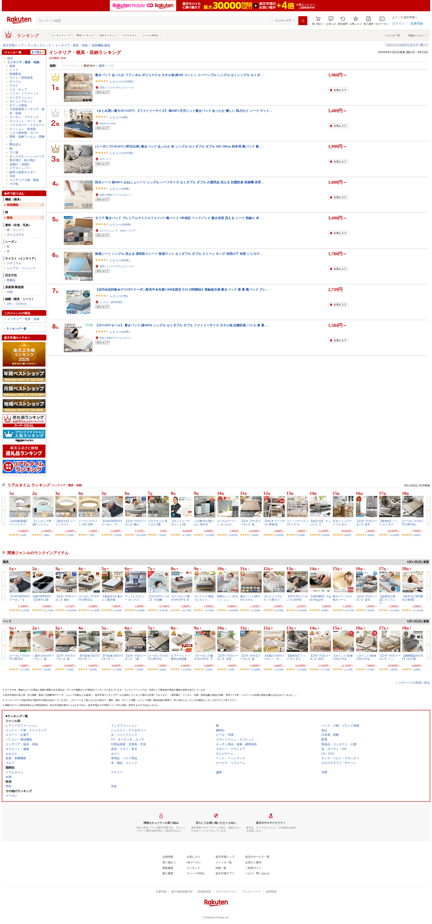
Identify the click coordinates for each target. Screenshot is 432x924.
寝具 (12, 66)
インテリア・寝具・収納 (71, 45)
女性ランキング (108, 35)
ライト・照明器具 (21, 77)
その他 (13, 184)
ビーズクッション (21, 97)
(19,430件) (72, 610)
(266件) (417, 535)
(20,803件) (234, 610)
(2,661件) (233, 535)
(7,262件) (117, 535)
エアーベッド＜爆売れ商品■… (180, 657)
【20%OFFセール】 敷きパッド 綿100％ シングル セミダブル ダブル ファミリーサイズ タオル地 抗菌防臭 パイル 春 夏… (181, 325)
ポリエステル (15, 234)
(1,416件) (279, 669)
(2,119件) (348, 669)
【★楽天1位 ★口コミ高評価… (112, 598)
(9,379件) (279, 610)
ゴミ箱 (13, 152)
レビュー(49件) (119, 188)
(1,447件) (163, 610)
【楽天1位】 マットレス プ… (320, 522)
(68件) (47, 535)
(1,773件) (325, 669)
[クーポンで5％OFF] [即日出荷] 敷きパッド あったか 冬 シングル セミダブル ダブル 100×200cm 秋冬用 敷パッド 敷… (178, 146)
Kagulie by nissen (108, 123)
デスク (13, 85)
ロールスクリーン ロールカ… (226, 522)
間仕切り (15, 144)
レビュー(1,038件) (121, 81)
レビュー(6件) (119, 117)
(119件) (70, 535)
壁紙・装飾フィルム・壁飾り (27, 138)
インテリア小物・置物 (24, 180)
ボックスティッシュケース (27, 156)
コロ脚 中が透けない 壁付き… (204, 522)
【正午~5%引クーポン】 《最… (135, 657)
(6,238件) (210, 535)
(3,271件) (186, 610)
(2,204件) (256, 610)
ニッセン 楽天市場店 (111, 302)
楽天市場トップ (13, 45)
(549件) (324, 610)
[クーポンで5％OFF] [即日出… (412, 522)
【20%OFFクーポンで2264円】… (297, 598)
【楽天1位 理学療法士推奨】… (412, 598)
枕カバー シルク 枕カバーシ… (342, 598)
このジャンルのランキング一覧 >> (406, 45)
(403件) (394, 669)
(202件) (47, 669)
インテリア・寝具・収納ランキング (85, 52)
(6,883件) (140, 610)
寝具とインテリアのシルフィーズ (116, 87)
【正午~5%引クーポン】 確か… (135, 522)
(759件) (370, 669)
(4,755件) (186, 535)
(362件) (93, 669)
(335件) (139, 669)
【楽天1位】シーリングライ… (65, 522)
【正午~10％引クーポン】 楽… (250, 522)
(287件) (370, 610)
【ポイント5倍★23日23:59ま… (343, 657)
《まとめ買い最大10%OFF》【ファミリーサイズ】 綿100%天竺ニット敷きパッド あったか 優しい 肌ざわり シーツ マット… (183, 110)
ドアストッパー (19, 168)
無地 (10, 217)
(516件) (301, 535)
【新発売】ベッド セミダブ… (388, 522)
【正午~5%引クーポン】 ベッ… (389, 657)
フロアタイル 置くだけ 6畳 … (157, 522)
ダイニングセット (21, 101)
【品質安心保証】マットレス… (387, 599)
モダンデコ (105, 159)
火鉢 (12, 176)
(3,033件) (395, 610)
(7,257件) (25, 610)
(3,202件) (117, 610)
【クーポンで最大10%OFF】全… (181, 598)
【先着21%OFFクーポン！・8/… (273, 657)
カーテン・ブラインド (24, 117)
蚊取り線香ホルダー (22, 172)
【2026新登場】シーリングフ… (18, 522)
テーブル (15, 81)
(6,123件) (25, 669)
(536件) (255, 535)
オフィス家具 (18, 105)
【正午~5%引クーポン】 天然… (227, 657)
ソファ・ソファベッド (24, 93)
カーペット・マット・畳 (25, 121)
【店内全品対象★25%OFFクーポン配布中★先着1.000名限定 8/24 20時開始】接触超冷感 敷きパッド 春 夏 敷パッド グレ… (182, 289)
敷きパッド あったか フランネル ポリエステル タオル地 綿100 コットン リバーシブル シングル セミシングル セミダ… (179, 75)
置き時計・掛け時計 (22, 160)
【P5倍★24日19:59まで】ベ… (112, 657)
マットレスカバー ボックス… (134, 598)
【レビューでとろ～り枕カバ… (272, 598)
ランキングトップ (61, 35)
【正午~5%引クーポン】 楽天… (366, 522)
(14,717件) (349, 610)
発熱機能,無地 (101, 45)
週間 (101, 65)
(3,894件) (325, 535)
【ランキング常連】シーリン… (41, 522)
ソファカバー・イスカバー (27, 125)
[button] (331, 20)
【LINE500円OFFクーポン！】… (112, 522)
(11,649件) (95, 610)
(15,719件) (49, 610)
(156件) (209, 669)
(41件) (232, 669)
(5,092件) (302, 610)
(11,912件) (418, 610)
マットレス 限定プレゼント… (204, 598)
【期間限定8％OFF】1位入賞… (412, 657)
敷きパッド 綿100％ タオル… (250, 598)
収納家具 (15, 74)
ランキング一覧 (16, 328)
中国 (10, 292)
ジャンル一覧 (392, 35)
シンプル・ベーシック (21, 268)
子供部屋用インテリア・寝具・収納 (27, 111)
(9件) (92, 535)
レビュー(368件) (120, 224)
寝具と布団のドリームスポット (115, 195)
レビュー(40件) (119, 331)
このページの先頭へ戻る (414, 682)
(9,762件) (210, 610)
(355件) (162, 535)
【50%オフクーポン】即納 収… (274, 522)
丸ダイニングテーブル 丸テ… (342, 522)
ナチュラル (14, 263)
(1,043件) (186, 669)
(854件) (370, 535)
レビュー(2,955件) (121, 153)
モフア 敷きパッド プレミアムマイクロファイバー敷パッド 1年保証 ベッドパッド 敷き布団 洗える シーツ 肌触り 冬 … (179, 218)
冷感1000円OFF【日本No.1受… (41, 598)
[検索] (302, 20)
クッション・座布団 (22, 129)
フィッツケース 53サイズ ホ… (297, 522)
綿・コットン (15, 229)
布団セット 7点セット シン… (227, 598)
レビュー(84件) (119, 260)
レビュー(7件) (119, 296)
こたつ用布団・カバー (24, 132)
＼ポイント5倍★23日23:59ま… (366, 657)
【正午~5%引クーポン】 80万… (320, 657)
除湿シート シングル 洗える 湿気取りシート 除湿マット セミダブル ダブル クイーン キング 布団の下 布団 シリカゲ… (179, 253)
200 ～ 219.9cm (16, 303)
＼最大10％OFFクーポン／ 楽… (43, 657)
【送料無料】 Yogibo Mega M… (320, 598)
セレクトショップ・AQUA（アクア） (118, 230)
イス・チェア (18, 89)
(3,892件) (279, 535)
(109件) (417, 669)
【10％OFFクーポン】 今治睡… (158, 598)
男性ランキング (85, 35)
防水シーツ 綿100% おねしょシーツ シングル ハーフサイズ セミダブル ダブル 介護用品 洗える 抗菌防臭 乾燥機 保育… (179, 182)
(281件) (347, 535)
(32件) (24, 535)
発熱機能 (12, 204)
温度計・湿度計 (19, 164)
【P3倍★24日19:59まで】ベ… (89, 657)
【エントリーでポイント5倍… (180, 522)
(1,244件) (117, 669)
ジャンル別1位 (150, 35)
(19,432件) (141, 535)
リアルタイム (129, 35)
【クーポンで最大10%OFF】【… (204, 657)
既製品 (11, 280)
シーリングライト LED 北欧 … (88, 522)
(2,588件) (256, 669)
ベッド (13, 70)
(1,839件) (395, 535)
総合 (10, 58)
